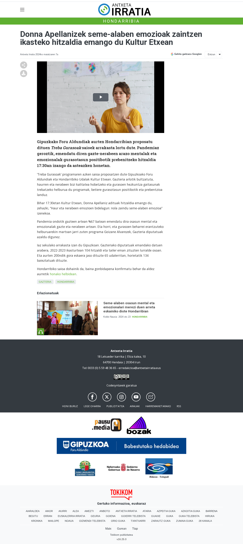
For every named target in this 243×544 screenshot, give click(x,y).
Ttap (135, 528)
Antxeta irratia (126, 511)
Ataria (147, 511)
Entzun (211, 54)
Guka (169, 516)
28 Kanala (205, 520)
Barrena (211, 511)
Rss (179, 406)
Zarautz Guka (160, 520)
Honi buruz (70, 406)
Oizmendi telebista (92, 520)
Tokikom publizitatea (121, 534)
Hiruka (209, 516)
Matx (108, 528)
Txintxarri (138, 520)
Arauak (135, 406)
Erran (48, 516)
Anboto (104, 511)
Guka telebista (189, 516)
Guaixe (155, 516)
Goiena (110, 516)
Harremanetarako (158, 406)
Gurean (121, 528)
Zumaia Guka (184, 520)
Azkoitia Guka (190, 511)
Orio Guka (118, 520)
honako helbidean (63, 274)
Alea (76, 511)
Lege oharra (92, 406)
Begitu (33, 516)
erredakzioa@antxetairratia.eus (140, 368)
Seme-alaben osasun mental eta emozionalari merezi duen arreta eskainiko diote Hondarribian (129, 307)
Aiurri (63, 511)
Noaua (69, 520)
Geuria (95, 516)
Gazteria (45, 281)
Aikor (49, 511)
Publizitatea (115, 406)
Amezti (89, 511)
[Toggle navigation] (22, 9)
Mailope (53, 520)
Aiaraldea (32, 511)
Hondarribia (121, 21)
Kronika (36, 520)
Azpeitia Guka (166, 511)
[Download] (23, 73)
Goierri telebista (133, 516)
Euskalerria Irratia (71, 516)
